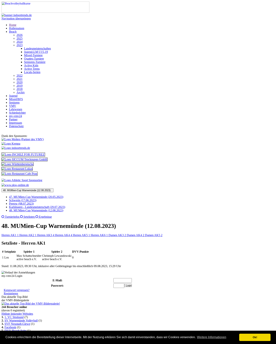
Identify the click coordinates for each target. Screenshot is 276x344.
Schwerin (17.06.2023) (22, 200)
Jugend (13, 95)
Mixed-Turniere (33, 55)
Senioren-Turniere (34, 62)
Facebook (10, 327)
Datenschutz (16, 126)
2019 (20, 85)
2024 (20, 41)
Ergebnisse (45, 216)
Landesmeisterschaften (37, 48)
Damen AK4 (135, 235)
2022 (20, 75)
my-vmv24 (15, 116)
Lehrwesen (15, 109)
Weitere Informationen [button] (211, 337)
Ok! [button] (255, 337)
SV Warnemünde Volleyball (21, 320)
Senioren (14, 102)
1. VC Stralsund (14, 317)
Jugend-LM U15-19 (36, 51)
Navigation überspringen (16, 18)
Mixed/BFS (16, 99)
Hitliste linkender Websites (17, 313)
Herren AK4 (63, 235)
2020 (20, 82)
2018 (20, 89)
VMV (12, 105)
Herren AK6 (99, 235)
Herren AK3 (45, 235)
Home (12, 24)
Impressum (15, 122)
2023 (20, 45)
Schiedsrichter (17, 112)
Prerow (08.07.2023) (21, 203)
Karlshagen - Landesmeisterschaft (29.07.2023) (37, 207)
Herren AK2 (27, 235)
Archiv (21, 92)
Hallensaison (16, 28)
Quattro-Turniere (34, 58)
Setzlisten (29, 216)
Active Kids (31, 65)
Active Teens (32, 68)
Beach (13, 31)
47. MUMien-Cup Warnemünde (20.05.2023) (36, 196)
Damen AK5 (153, 235)
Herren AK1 (10, 235)
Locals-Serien (32, 72)
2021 (20, 78)
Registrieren (11, 293)
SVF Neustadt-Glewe (17, 323)
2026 (20, 35)
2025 (20, 38)
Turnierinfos (12, 216)
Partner (13, 119)
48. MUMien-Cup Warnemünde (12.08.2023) (27, 190)
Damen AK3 (117, 235)
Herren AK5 (81, 235)
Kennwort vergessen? (16, 290)
